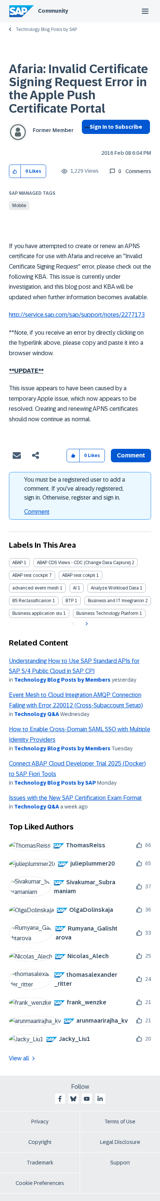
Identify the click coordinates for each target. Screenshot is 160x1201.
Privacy (39, 1122)
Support (120, 1163)
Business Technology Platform (107, 613)
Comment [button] (131, 455)
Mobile (19, 205)
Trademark (40, 1163)
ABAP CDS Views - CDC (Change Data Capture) (84, 562)
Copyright (40, 1142)
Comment (36, 512)
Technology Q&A (36, 714)
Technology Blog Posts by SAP (46, 29)
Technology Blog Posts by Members (62, 680)
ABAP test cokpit (78, 575)
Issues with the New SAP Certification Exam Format (75, 798)
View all (19, 1058)
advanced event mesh (35, 588)
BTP (69, 600)
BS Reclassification (31, 600)
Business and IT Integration (116, 600)
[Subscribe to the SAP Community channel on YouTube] (87, 1099)
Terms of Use (120, 1122)
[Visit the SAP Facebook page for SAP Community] (60, 1099)
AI (75, 588)
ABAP (17, 562)
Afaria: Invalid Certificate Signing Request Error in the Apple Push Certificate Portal (78, 88)
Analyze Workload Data (115, 588)
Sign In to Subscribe (116, 127)
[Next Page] (86, 624)
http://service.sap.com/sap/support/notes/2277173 (77, 315)
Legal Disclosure (120, 1142)
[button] (15, 171)
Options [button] (86, 140)
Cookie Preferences (40, 1183)
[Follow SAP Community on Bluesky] (73, 1099)
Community (53, 11)
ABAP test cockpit (30, 575)
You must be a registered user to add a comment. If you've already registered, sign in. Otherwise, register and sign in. (74, 488)
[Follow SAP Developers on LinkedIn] (100, 1099)
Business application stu (37, 613)
